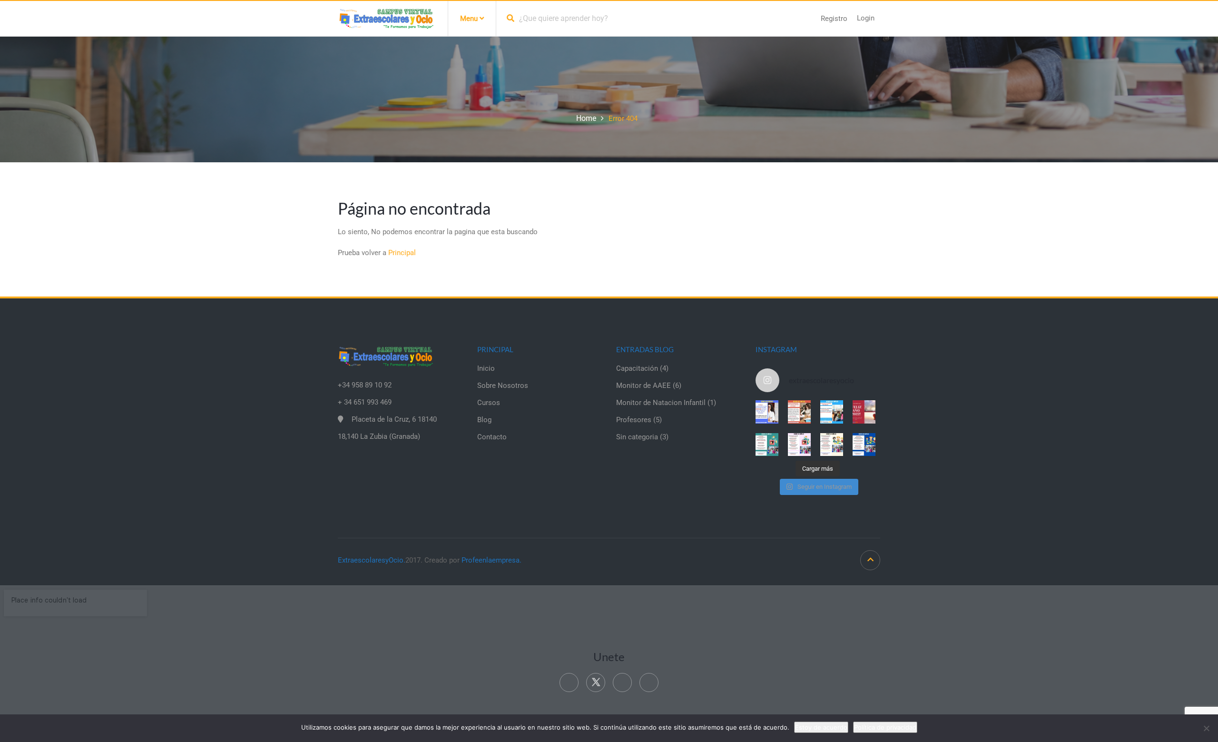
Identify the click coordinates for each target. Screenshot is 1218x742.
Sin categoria (637, 437)
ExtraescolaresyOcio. (371, 560)
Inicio (486, 368)
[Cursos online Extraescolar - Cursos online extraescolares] (385, 18)
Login (865, 18)
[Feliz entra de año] (864, 411)
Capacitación (637, 368)
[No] (1206, 728)
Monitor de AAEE (643, 385)
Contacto (492, 437)
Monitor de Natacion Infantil (661, 402)
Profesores (633, 420)
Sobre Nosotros (502, 385)
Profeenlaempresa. (491, 560)
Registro (834, 18)
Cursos (488, 402)
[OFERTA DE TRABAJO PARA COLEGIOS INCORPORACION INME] (831, 411)
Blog (484, 420)
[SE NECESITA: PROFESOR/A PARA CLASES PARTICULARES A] (767, 411)
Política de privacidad (885, 727)
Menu (470, 18)
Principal (402, 252)
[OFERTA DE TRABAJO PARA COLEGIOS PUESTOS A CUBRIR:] (767, 444)
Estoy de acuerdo (821, 727)
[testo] (799, 411)
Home (586, 118)
